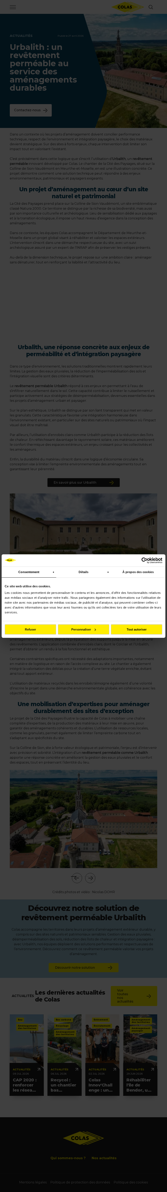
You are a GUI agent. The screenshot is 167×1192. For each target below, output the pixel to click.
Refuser (30, 629)
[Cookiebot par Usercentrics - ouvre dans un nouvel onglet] (144, 560)
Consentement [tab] (28, 572)
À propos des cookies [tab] (138, 572)
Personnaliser (81, 629)
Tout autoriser (137, 629)
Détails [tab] (84, 572)
